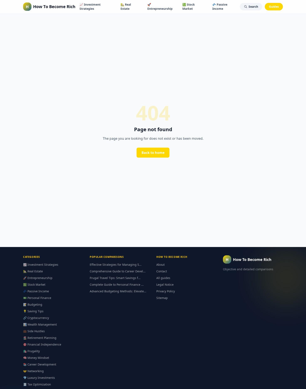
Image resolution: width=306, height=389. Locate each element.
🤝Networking (33, 371)
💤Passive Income (219, 6)
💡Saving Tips (33, 311)
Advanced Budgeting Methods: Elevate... (118, 291)
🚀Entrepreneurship (160, 6)
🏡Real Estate (126, 6)
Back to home (153, 152)
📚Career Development (39, 364)
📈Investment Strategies (90, 6)
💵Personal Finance (37, 298)
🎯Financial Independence (42, 344)
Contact (161, 271)
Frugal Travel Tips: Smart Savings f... (115, 278)
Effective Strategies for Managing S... (116, 265)
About (160, 265)
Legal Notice (165, 285)
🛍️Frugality (31, 351)
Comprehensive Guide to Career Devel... (118, 271)
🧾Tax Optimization (37, 384)
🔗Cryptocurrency (36, 318)
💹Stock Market (188, 6)
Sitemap (162, 298)
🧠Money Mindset (36, 358)
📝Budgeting (32, 304)
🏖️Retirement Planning (39, 338)
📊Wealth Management (40, 324)
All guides (163, 278)
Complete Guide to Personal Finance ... (117, 285)
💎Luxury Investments (39, 378)
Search (253, 7)
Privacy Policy (165, 291)
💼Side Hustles (34, 331)
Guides (274, 7)
